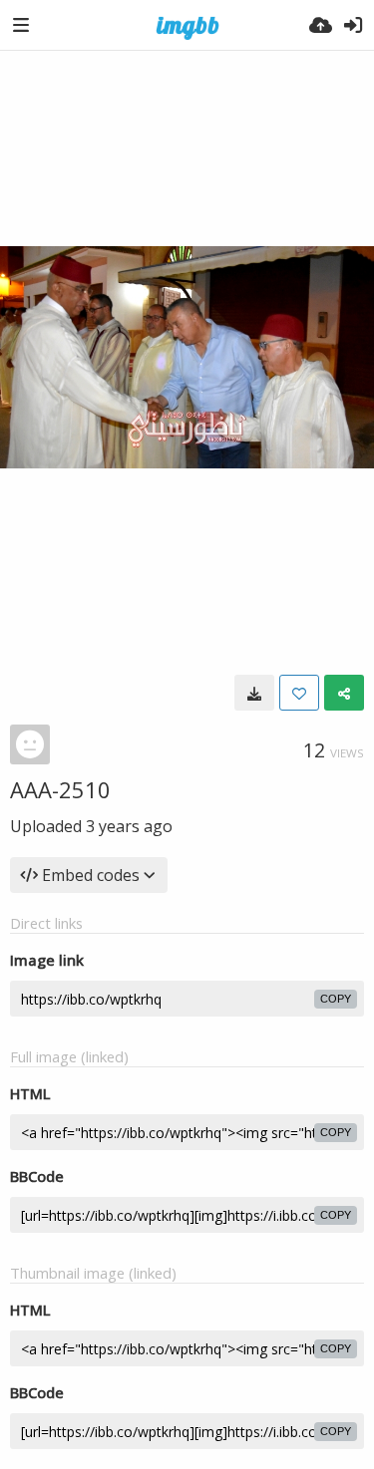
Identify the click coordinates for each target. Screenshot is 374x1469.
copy (335, 999)
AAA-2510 (60, 789)
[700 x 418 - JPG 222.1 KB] (254, 693)
